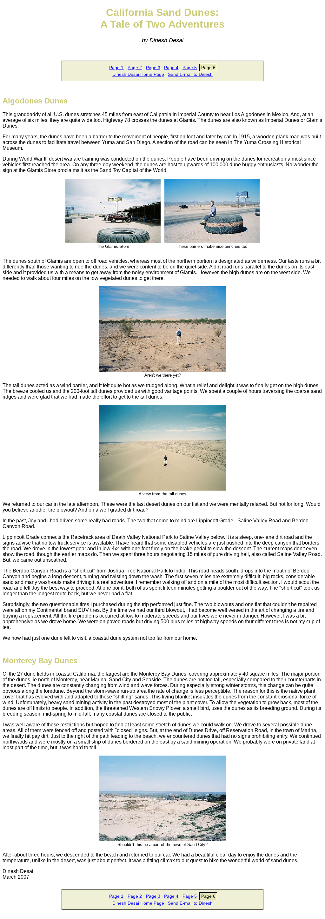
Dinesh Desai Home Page (138, 74)
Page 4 (171, 67)
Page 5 (189, 67)
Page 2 (135, 67)
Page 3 (153, 67)
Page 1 (116, 67)
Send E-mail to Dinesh (190, 74)
